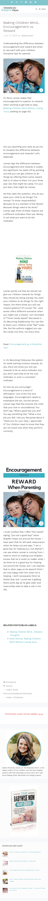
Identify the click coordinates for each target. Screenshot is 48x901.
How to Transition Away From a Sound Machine (25, 852)
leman (9, 686)
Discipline (11, 682)
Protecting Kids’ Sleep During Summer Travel (24, 870)
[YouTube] (30, 2)
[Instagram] (16, 2)
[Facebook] (21, 2)
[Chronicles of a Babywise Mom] (10, 9)
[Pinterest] (26, 2)
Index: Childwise (14, 697)
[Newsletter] (35, 2)
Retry (40, 714)
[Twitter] (12, 2)
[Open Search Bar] (36, 9)
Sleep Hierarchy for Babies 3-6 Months (22, 861)
